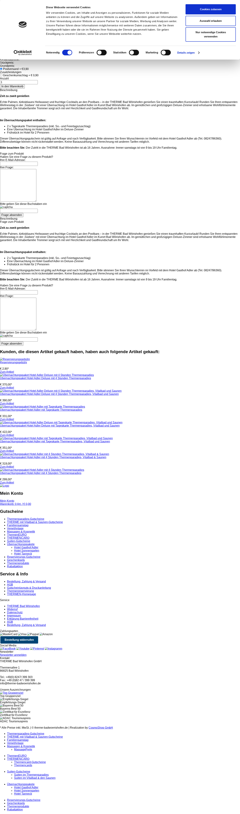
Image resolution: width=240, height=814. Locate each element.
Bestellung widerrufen (19, 639)
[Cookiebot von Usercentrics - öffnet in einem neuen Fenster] (22, 52)
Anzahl (4, 78)
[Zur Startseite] (4, 485)
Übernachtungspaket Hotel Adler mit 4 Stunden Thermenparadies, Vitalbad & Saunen (53, 457)
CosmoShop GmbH (101, 727)
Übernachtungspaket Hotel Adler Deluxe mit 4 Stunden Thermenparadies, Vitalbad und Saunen (59, 394)
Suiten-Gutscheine (18, 541)
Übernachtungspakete (21, 544)
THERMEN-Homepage (21, 594)
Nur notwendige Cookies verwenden (211, 34)
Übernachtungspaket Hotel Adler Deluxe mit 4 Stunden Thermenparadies (45, 378)
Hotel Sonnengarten (26, 550)
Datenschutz (15, 612)
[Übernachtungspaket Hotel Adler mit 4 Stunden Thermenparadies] (42, 469)
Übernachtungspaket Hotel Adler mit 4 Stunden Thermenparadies (40, 473)
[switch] (102, 52)
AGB (10, 584)
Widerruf (12, 609)
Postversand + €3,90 (16, 68)
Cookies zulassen (211, 9)
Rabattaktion (15, 566)
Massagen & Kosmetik (21, 531)
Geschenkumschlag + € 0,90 (20, 75)
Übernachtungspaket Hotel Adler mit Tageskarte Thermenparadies (41, 409)
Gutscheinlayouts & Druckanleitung (29, 587)
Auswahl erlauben (211, 20)
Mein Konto (7, 500)
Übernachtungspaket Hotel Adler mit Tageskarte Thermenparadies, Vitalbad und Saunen (55, 441)
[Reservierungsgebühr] (15, 359)
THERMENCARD (18, 537)
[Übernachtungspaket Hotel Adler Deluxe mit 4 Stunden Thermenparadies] (47, 375)
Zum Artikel (7, 371)
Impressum (14, 615)
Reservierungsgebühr (13, 362)
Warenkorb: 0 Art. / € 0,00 (15, 503)
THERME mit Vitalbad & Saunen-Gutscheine (35, 522)
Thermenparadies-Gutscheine (25, 518)
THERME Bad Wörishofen (23, 606)
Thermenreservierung (20, 590)
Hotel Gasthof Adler (26, 547)
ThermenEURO (17, 534)
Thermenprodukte (18, 563)
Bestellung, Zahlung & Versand (26, 581)
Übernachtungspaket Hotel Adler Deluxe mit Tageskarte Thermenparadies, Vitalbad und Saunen (60, 425)
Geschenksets (16, 560)
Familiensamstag (17, 525)
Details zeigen (186, 52)
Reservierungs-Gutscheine (23, 556)
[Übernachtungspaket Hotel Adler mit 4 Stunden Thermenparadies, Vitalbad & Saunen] (54, 454)
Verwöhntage (15, 528)
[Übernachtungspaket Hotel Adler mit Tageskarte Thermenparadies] (42, 406)
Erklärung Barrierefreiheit (22, 618)
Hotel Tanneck (23, 553)
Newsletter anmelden (13, 654)
